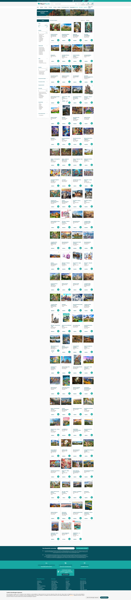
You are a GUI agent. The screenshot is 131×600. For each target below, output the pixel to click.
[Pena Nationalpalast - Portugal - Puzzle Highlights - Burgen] (55, 177)
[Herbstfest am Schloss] (55, 468)
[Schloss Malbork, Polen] (55, 219)
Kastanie (40, 106)
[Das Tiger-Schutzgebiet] (88, 32)
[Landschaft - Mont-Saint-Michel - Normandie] (55, 530)
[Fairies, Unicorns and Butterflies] (55, 489)
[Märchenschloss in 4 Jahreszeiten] (55, 343)
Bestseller (81, 7)
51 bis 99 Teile (41, 47)
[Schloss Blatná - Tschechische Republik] (55, 447)
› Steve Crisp (53, 583)
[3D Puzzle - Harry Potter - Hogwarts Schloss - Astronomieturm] (55, 323)
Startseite (38, 17)
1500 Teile (40, 52)
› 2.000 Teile (82, 587)
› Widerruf (38, 584)
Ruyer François (41, 73)
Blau (40, 103)
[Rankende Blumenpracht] (77, 32)
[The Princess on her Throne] (77, 136)
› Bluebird (67, 582)
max (46, 27)
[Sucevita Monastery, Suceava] (88, 323)
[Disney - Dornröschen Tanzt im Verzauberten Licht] (55, 406)
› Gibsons (67, 587)
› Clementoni (68, 584)
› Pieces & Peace (68, 589)
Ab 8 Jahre (41, 61)
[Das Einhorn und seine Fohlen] (88, 406)
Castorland (41, 38)
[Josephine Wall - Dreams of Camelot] (88, 219)
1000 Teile (40, 51)
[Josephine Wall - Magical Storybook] (55, 239)
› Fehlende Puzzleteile (40, 588)
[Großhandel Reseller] (73, 1)
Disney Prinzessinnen (42, 92)
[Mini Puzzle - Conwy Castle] (88, 177)
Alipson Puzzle (41, 34)
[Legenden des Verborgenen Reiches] (55, 198)
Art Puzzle (40, 35)
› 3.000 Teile (82, 588)
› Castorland (68, 583)
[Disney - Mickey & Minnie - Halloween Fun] (66, 156)
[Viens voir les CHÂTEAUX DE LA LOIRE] (66, 323)
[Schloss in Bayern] (55, 510)
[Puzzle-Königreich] (66, 530)
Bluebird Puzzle (41, 36)
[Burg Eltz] (66, 115)
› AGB (38, 583)
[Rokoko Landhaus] (77, 385)
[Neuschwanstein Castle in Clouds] (77, 302)
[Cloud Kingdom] (77, 73)
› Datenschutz (39, 582)
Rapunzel (40, 97)
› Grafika (67, 588)
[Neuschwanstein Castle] (88, 468)
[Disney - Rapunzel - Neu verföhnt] (77, 156)
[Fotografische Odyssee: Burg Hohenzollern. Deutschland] (88, 447)
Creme (40, 104)
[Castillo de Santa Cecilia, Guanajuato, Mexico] (88, 302)
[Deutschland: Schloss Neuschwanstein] (77, 94)
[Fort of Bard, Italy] (77, 323)
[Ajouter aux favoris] (58, 23)
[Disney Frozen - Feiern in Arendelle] (55, 426)
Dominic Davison (42, 71)
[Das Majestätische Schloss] (66, 52)
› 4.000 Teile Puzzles (83, 589)
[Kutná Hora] (88, 489)
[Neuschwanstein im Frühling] (88, 426)
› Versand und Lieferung (41, 586)
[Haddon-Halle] (66, 447)
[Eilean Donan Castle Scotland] (77, 239)
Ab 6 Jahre (41, 60)
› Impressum (39, 581)
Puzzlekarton (41, 115)
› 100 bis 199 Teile (83, 581)
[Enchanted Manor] (88, 52)
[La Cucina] (66, 177)
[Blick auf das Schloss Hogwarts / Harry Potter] (88, 136)
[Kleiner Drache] (88, 115)
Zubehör (59, 7)
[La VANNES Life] (66, 426)
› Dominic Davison (54, 587)
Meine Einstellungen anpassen (93, 597)
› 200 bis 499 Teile (83, 582)
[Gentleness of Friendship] (55, 364)
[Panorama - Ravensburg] (66, 510)
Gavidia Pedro (41, 72)
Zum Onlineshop (65, 574)
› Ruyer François (54, 581)
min (39, 27)
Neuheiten (76, 7)
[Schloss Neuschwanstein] (66, 198)
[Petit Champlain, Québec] (77, 52)
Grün (40, 105)
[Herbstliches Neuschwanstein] (88, 385)
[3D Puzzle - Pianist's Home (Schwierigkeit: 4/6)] (66, 219)
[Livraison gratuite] (85, 1)
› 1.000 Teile (82, 584)
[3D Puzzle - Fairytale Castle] (88, 260)
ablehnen (72, 595)
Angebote (85, 7)
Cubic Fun (41, 40)
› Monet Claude (54, 586)
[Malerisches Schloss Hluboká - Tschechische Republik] (88, 156)
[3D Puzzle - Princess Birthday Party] (66, 260)
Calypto (40, 37)
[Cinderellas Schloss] (66, 385)
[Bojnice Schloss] (66, 281)
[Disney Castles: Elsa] (66, 364)
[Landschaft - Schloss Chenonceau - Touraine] (88, 510)
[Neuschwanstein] (77, 219)
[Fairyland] (66, 302)
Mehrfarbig (41, 107)
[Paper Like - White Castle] (66, 468)
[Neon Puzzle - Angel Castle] (77, 260)
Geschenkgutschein (65, 7)
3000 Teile (41, 54)
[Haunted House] (55, 385)
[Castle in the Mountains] (77, 510)
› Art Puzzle (67, 581)
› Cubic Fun (67, 586)
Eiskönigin (41, 95)
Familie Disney (41, 96)
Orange (40, 108)
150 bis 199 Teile (41, 49)
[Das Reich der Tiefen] (77, 177)
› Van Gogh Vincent (54, 582)
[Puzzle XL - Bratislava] (77, 489)
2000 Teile (41, 53)
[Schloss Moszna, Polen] (55, 94)
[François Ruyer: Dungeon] (77, 343)
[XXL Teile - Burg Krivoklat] (66, 489)
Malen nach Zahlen (90, 7)
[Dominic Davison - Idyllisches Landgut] (55, 281)
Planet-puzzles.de (65, 550)
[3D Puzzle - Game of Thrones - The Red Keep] (88, 94)
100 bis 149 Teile (41, 48)
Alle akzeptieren (104, 597)
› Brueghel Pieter (54, 584)
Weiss (40, 109)
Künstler (55, 7)
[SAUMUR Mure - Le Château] (77, 530)
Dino (40, 41)
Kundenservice (59, 557)
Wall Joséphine (41, 74)
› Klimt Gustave (54, 589)
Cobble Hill (41, 39)
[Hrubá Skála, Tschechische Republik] (77, 426)
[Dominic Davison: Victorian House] (55, 32)
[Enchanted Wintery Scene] (66, 136)
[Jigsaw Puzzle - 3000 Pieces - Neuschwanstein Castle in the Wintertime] (66, 94)
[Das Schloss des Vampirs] (77, 115)
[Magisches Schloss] (66, 73)
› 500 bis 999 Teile (83, 583)
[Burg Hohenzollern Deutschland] (66, 32)
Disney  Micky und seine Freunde (43, 94)
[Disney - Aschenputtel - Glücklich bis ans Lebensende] (55, 156)
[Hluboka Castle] (77, 281)
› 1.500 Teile (82, 586)
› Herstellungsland (40, 589)
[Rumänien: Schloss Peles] (77, 198)
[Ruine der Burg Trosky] (77, 406)
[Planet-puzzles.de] (44, 4)
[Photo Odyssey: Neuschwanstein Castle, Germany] (77, 468)
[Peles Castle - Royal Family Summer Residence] (88, 364)
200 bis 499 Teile (42, 50)
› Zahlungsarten (39, 587)
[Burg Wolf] (55, 136)
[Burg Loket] (55, 52)
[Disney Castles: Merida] (77, 364)
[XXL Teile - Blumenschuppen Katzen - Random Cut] (88, 73)
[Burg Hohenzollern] (55, 73)
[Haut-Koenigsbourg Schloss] (88, 343)
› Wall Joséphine (54, 588)
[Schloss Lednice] (55, 115)
